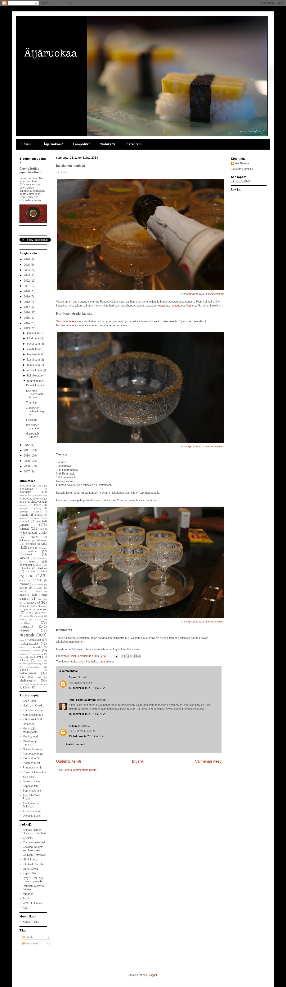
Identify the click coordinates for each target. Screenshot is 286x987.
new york (42, 599)
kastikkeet (25, 554)
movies (38, 591)
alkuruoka (25, 491)
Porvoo (22, 619)
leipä (44, 571)
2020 (27, 291)
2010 (27, 455)
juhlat (81, 661)
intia (45, 518)
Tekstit (28, 937)
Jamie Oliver (30, 868)
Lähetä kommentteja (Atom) (80, 769)
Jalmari (73, 677)
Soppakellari (30, 786)
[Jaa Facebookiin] (135, 656)
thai (39, 660)
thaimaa (23, 663)
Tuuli (26, 898)
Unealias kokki (32, 815)
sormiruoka (37, 654)
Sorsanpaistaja (32, 790)
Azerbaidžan (25, 495)
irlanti (26, 521)
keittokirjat (25, 565)
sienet (37, 650)
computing (38, 499)
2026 (27, 259)
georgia (23, 508)
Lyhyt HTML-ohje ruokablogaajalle (33, 879)
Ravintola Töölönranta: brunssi (35, 394)
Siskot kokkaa (31, 781)
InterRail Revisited (34, 864)
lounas (40, 584)
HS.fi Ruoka (30, 859)
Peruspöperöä (31, 758)
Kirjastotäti (29, 873)
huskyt (39, 514)
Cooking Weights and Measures (33, 848)
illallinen (23, 518)
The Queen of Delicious (31, 805)
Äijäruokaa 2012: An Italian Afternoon (205, 293)
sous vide (24, 657)
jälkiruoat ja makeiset (33, 540)
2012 (27, 444)
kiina (41, 565)
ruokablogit (34, 639)
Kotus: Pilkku (31, 921)
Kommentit (31, 943)
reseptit (26, 635)
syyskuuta (34, 343)
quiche (38, 619)
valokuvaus (27, 673)
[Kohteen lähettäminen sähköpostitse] (123, 656)
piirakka (43, 613)
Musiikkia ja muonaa (30, 743)
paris (34, 606)
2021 (27, 285)
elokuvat (36, 501)
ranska (24, 622)
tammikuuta (34, 380)
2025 (27, 264)
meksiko (23, 591)
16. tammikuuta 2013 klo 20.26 (87, 713)
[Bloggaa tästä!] (127, 656)
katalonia (42, 558)
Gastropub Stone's (32, 435)
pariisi (22, 606)
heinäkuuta (34, 354)
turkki (44, 663)
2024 (27, 270)
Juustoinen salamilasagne (35, 411)
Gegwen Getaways (34, 854)
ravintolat (26, 626)
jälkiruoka (30, 543)
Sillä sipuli (29, 776)
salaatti (37, 647)
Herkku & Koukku (33, 705)
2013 (27, 328)
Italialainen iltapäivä (32, 426)
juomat (27, 532)
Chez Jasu (29, 700)
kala (43, 543)
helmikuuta (34, 375)
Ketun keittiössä (33, 719)
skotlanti (23, 654)
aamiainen (25, 485)
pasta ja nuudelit (35, 609)
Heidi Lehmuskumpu (82, 699)
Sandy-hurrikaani (66, 321)
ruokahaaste (28, 643)
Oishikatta (108, 144)
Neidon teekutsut (33, 749)
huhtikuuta (34, 364)
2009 (27, 460)
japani (24, 524)
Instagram (134, 144)
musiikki (24, 594)
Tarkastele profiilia (242, 169)
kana (31, 547)
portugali (38, 616)
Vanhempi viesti (208, 761)
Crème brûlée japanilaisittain (30, 170)
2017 (27, 307)
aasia (40, 486)
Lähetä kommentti (75, 744)
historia (23, 514)
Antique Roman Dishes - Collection (34, 831)
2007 (27, 471)
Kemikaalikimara (33, 714)
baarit (40, 495)
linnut (22, 581)
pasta (44, 606)
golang (37, 508)
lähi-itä (23, 587)
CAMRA (28, 837)
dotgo (22, 501)
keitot (32, 561)
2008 (27, 466)
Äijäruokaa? (53, 144)
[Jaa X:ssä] (131, 656)
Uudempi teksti (68, 761)
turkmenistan (33, 667)
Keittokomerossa (33, 710)
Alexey (73, 725)
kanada (43, 548)
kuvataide (30, 571)
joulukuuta (33, 333)
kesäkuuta (34, 359)
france (37, 505)
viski (39, 677)
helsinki (37, 511)
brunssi (23, 498)
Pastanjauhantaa (33, 753)
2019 (27, 296)
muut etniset (106, 661)
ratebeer (28, 893)
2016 (27, 312)
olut (37, 602)
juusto (42, 532)
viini (21, 677)
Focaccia (31, 419)
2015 (27, 317)
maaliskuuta (35, 370)
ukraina (23, 670)
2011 (27, 450)
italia (73, 661)
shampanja (24, 650)
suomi (37, 656)
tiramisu (190, 305)
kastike (32, 551)
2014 (27, 323)
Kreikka (42, 568)
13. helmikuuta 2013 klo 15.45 (87, 736)
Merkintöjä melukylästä (30, 730)
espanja (23, 505)
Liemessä (29, 724)
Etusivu (27, 144)
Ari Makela (242, 163)
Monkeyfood (30, 736)
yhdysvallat (27, 680)
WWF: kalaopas (32, 903)
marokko (38, 588)
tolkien (34, 663)
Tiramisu (31, 402)
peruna (30, 612)
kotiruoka (91, 661)
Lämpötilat (81, 144)
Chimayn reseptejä (34, 842)
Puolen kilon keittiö (34, 772)
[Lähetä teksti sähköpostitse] (116, 655)
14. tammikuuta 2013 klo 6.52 (87, 687)
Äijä (25, 907)
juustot (34, 536)
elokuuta (32, 349)
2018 (27, 301)
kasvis (24, 558)
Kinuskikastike (35, 385)
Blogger (152, 975)
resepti (24, 630)
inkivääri (35, 518)
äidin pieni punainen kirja (31, 684)
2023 (27, 275)
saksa (22, 647)
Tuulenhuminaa (32, 811)
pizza (26, 616)
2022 (27, 280)
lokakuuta (33, 338)
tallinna (23, 660)
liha (29, 575)
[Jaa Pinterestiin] (139, 656)
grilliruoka (23, 512)
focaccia (162, 305)
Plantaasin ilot (31, 763)
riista (21, 640)
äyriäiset (24, 687)
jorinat (24, 528)
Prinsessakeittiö (32, 767)
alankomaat (26, 488)
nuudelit (27, 603)
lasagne (175, 305)
